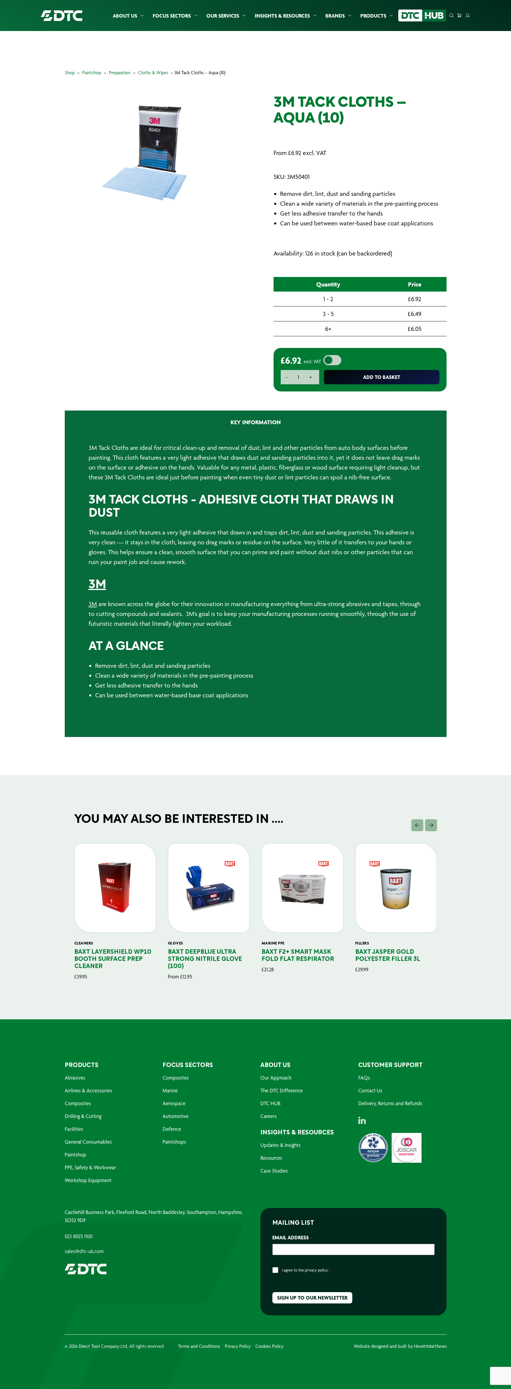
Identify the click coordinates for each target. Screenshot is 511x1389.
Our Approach (275, 1077)
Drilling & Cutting (83, 1116)
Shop (70, 72)
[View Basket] (459, 15)
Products (373, 16)
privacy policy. (316, 1270)
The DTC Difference (281, 1090)
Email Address (292, 1237)
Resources (271, 1158)
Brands (335, 16)
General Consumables (88, 1142)
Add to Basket (381, 377)
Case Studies (274, 1170)
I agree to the (306, 1270)
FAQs (364, 1077)
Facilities (74, 1129)
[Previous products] (417, 825)
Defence (172, 1129)
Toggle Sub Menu (142, 16)
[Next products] (431, 825)
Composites (78, 1103)
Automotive (176, 1116)
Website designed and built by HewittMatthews (400, 1346)
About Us (125, 16)
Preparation (119, 72)
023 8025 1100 (78, 1236)
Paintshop (91, 72)
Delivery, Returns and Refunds (390, 1103)
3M (97, 585)
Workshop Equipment (88, 1180)
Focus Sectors (172, 16)
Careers (268, 1116)
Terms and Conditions (199, 1346)
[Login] (467, 15)
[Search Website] (452, 15)
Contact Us (370, 1090)
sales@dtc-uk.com (84, 1251)
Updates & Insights (280, 1145)
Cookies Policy (269, 1346)
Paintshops (174, 1142)
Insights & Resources (282, 16)
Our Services (222, 16)
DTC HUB (270, 1103)
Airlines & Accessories (88, 1090)
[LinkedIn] (362, 1120)
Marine (170, 1090)
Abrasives (75, 1077)
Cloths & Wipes (153, 72)
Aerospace (174, 1103)
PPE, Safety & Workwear (90, 1167)
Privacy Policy (238, 1346)
